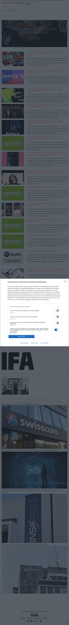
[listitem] (34, 307)
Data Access (34, 343)
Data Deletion (24, 343)
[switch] (56, 310)
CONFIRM (21, 336)
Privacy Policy (45, 343)
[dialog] (34, 312)
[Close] (65, 282)
